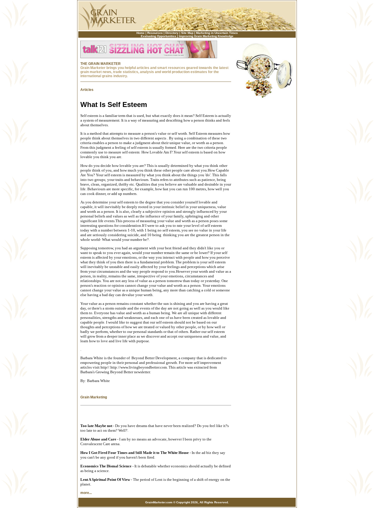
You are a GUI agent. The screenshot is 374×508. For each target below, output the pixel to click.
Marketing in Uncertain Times (217, 32)
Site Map (187, 32)
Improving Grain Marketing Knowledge (206, 36)
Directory (172, 32)
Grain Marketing (93, 397)
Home (140, 32)
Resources (155, 32)
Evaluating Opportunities (158, 36)
